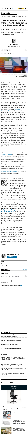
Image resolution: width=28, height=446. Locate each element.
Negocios (24, 16)
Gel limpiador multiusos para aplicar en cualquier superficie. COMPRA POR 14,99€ (19, 413)
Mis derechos (18, 16)
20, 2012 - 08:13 (15, 46)
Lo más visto (4, 354)
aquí (21, 285)
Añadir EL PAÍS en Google (8, 53)
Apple (2, 276)
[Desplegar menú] (2, 9)
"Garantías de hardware (6, 154)
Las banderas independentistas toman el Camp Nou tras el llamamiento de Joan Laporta (13, 339)
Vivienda (8, 16)
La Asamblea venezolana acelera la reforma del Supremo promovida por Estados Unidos (14, 347)
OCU (6, 276)
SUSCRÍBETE (21, 8)
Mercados (4, 16)
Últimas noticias (5, 332)
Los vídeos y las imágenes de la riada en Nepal (11, 362)
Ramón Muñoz (14, 44)
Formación (13, 16)
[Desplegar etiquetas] (26, 276)
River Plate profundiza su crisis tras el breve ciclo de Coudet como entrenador (13, 335)
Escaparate (14, 387)
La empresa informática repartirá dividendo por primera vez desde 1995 (5, 183)
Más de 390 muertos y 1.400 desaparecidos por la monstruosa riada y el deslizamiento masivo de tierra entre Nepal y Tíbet (13, 358)
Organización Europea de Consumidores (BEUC (9, 210)
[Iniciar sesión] (25, 9)
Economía (5, 13)
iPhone (12, 276)
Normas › (25, 269)
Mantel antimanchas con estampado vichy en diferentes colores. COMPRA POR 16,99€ (19, 429)
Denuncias (17, 276)
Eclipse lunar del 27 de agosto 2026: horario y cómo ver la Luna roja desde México (13, 343)
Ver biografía (10, 256)
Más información (4, 282)
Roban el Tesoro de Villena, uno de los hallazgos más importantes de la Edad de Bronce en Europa (13, 365)
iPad (9, 276)
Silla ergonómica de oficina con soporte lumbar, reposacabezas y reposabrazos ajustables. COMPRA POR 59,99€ (14, 408)
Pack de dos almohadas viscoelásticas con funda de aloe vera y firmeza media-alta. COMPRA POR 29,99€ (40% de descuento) (19, 422)
